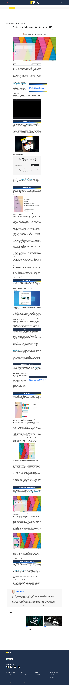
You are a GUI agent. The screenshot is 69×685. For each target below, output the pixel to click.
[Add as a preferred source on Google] (9, 659)
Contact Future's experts (10, 672)
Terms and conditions (54, 672)
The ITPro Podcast (47, 7)
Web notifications (24, 674)
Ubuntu (36, 367)
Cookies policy (37, 674)
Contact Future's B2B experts (40, 676)
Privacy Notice (21, 169)
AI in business (31, 7)
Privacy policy (8, 674)
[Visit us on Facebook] (7, 667)
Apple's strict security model (26, 179)
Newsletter (39, 64)
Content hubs (35, 5)
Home (7, 23)
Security (30, 5)
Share (15, 64)
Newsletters (52, 674)
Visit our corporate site (41, 655)
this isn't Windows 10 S (30, 333)
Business (10, 5)
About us (22, 672)
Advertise (41, 5)
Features (44, 34)
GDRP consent (8, 676)
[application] (27, 109)
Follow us (34, 64)
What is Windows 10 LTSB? (39, 87)
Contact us (37, 672)
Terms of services (27, 168)
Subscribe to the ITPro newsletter (22, 7)
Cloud (15, 5)
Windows (23, 23)
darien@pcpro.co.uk (25, 605)
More (45, 5)
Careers (22, 676)
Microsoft (17, 23)
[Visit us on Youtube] (15, 667)
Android (28, 124)
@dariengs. (42, 605)
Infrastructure (24, 5)
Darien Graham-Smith (30, 34)
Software (12, 23)
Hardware (19, 5)
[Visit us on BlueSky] (18, 667)
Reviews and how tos (38, 7)
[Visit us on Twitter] (11, 667)
